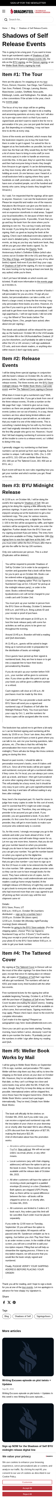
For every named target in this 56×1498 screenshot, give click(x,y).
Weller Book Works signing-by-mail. (23, 65)
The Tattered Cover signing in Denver (35, 389)
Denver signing (40, 62)
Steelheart (30, 259)
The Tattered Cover (25, 967)
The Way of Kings (10, 259)
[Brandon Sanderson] (30, 11)
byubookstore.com (34, 577)
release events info (37, 59)
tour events (27, 1287)
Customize (27, 1482)
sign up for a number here (28, 914)
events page (12, 102)
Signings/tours (43, 1316)
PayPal (13, 1149)
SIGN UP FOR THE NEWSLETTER (28, 3)
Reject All (27, 1494)
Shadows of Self (23, 1316)
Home (4, 28)
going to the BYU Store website (29, 927)
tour (45, 82)
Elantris (33, 249)
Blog (13, 28)
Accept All (27, 1488)
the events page (45, 281)
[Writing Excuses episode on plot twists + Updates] (28, 1357)
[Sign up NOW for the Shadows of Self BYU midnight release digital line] (28, 1422)
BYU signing (19, 62)
